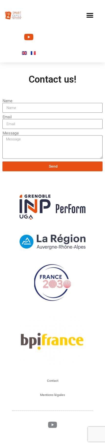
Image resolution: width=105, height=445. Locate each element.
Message (10, 133)
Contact (52, 381)
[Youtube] (28, 36)
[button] (89, 15)
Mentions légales (52, 395)
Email (7, 117)
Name (7, 101)
